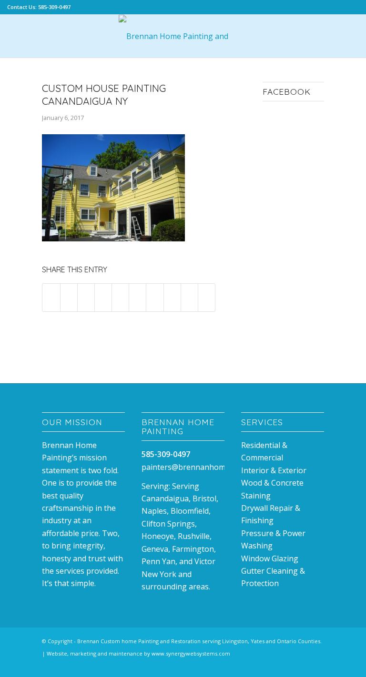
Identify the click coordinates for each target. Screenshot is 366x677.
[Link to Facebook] (288, 665)
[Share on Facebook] (51, 297)
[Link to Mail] (317, 665)
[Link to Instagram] (302, 665)
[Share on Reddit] (189, 297)
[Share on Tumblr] (154, 297)
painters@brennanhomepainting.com (209, 467)
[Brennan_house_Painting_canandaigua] (183, 36)
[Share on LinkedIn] (137, 297)
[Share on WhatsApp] (103, 297)
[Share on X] (69, 297)
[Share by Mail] (206, 297)
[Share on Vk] (172, 297)
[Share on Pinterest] (120, 297)
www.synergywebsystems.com (191, 653)
